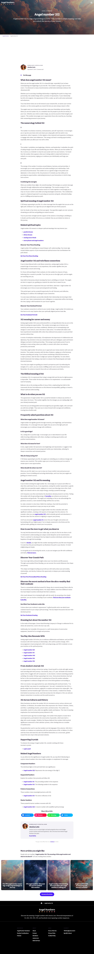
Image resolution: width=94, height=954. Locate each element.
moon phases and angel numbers (34, 240)
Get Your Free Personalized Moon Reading (33, 577)
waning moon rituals (30, 237)
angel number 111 (38, 520)
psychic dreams (28, 232)
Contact (35, 933)
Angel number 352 (29, 661)
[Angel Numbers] (7, 2)
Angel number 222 (29, 770)
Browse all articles (47, 894)
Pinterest (40, 815)
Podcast (19, 935)
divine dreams (28, 235)
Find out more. (31, 553)
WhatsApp (53, 815)
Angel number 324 (29, 658)
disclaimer (52, 841)
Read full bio (32, 836)
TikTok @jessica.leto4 (69, 930)
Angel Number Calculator (23, 930)
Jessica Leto (36, 938)
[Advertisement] (47, 48)
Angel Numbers (47, 11)
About (34, 930)
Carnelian (48, 496)
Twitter (66, 815)
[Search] (91, 2)
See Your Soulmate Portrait (29, 315)
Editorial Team (36, 940)
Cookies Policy (52, 935)
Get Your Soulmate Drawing (29, 615)
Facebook (27, 815)
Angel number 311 (29, 781)
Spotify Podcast (68, 933)
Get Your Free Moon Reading (29, 256)
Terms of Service (52, 930)
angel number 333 (40, 514)
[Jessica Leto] (23, 67)
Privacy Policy (51, 933)
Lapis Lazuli (27, 749)
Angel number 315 (29, 652)
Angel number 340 (29, 655)
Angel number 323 (29, 650)
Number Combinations (23, 933)
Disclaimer (35, 935)
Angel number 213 (29, 795)
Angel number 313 (29, 784)
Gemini (29, 542)
